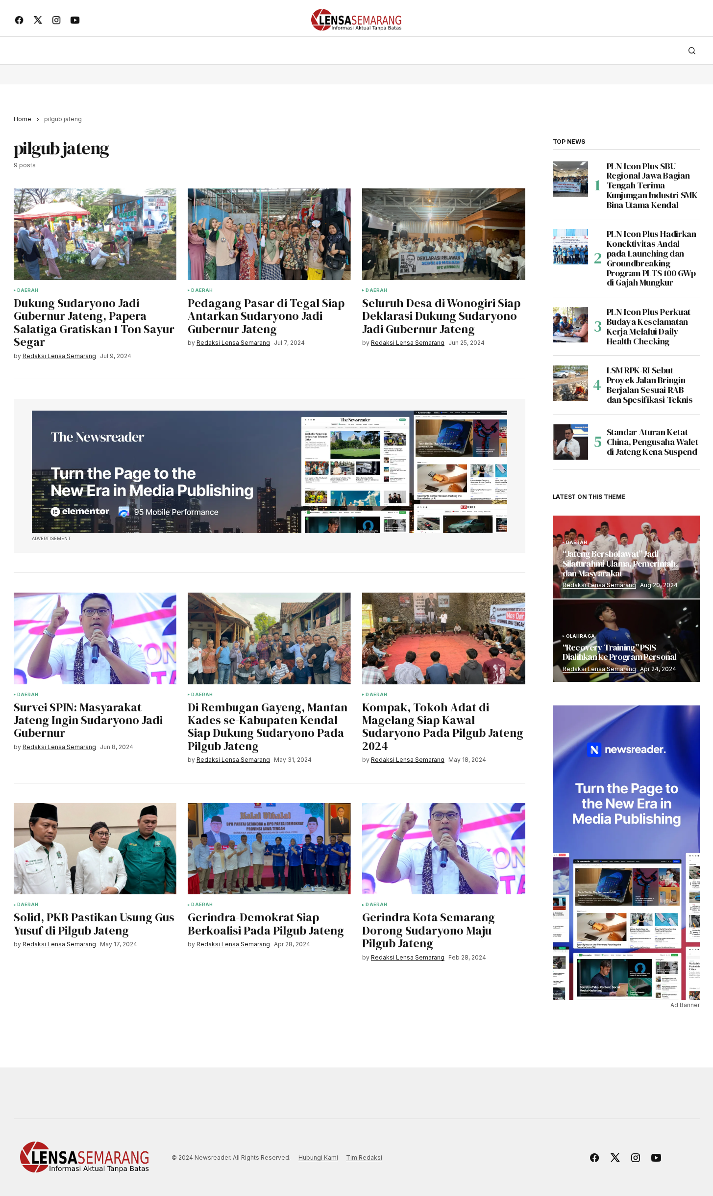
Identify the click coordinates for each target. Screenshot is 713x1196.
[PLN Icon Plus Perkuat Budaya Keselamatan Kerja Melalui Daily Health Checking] (570, 324)
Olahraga (580, 636)
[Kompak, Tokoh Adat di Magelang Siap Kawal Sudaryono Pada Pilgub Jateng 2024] (443, 638)
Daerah (28, 290)
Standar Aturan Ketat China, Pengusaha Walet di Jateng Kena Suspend (652, 442)
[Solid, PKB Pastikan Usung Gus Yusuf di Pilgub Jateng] (95, 849)
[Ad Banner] (269, 472)
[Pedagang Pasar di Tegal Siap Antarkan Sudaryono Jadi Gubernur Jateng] (269, 234)
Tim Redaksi (364, 1157)
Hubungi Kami (318, 1157)
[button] (692, 50)
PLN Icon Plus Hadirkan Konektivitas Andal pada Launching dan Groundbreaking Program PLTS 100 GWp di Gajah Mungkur (651, 258)
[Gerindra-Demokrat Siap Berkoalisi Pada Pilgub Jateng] (269, 849)
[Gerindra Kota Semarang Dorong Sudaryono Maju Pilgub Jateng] (443, 849)
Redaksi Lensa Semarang (599, 585)
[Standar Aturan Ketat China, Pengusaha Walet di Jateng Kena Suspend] (570, 442)
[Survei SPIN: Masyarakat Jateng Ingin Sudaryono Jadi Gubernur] (95, 638)
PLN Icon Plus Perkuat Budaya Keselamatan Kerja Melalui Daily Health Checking (648, 326)
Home (22, 119)
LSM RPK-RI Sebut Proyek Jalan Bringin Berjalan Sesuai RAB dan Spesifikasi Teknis (650, 384)
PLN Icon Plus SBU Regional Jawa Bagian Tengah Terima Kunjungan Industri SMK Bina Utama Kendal (652, 185)
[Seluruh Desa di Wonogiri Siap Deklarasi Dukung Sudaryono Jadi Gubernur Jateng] (443, 234)
